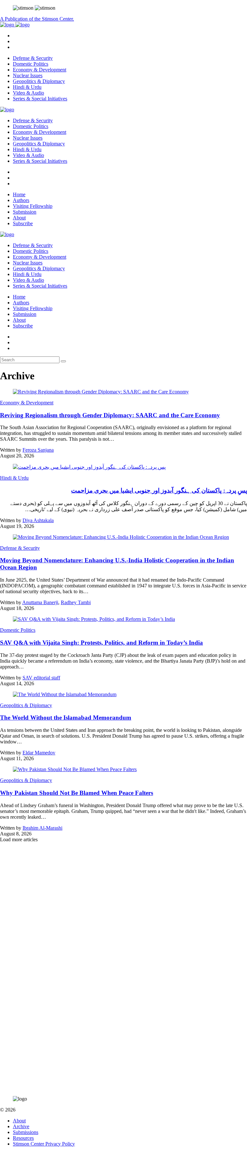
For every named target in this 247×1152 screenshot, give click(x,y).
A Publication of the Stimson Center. (37, 19)
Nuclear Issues (27, 75)
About (19, 217)
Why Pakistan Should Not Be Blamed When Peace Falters (76, 792)
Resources (23, 1138)
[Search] (63, 361)
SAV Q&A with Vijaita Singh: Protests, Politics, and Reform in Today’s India (101, 642)
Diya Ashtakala (38, 520)
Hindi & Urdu (27, 87)
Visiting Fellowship (32, 206)
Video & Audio (28, 93)
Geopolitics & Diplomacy (39, 81)
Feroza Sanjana (38, 450)
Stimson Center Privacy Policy (44, 1144)
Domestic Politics (30, 64)
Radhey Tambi (76, 602)
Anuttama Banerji (40, 602)
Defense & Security (33, 58)
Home (19, 194)
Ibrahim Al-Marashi (42, 828)
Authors (21, 200)
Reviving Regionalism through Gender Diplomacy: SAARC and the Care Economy (110, 415)
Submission (24, 212)
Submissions (25, 1132)
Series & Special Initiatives (40, 98)
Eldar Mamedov (39, 752)
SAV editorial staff (41, 677)
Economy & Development (39, 69)
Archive (21, 1126)
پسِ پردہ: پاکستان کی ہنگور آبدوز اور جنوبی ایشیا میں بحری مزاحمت (159, 490)
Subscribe (23, 223)
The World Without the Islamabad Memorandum (65, 717)
